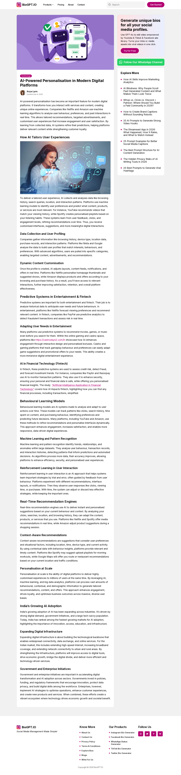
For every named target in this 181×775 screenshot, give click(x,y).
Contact (81, 4)
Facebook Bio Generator (122, 737)
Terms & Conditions (90, 746)
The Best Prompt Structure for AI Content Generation (141, 151)
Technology (26, 76)
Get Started (156, 4)
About (71, 4)
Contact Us (86, 737)
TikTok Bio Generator (121, 748)
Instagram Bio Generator (123, 732)
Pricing (61, 4)
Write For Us (87, 759)
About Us (85, 732)
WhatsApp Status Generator (119, 742)
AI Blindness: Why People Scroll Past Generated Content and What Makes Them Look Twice (142, 91)
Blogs (84, 755)
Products (47, 4)
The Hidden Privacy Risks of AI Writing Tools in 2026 (140, 160)
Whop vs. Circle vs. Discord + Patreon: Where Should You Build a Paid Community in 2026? (141, 103)
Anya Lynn (32, 91)
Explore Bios (87, 750)
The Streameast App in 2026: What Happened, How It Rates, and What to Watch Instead (140, 132)
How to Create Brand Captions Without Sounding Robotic (140, 113)
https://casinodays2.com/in (50, 339)
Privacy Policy (88, 741)
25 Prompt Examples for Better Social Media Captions (140, 142)
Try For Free (130, 50)
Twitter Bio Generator (121, 753)
